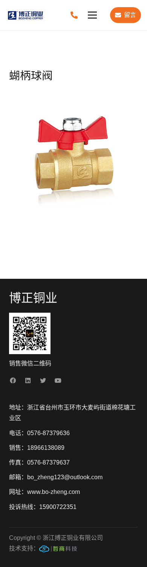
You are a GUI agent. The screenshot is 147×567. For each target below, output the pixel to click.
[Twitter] (43, 380)
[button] (135, 96)
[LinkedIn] (27, 380)
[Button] (74, 15)
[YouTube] (58, 380)
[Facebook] (12, 380)
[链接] (58, 550)
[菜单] (92, 15)
